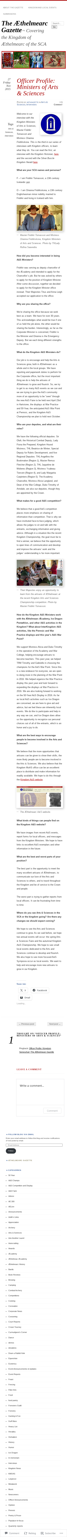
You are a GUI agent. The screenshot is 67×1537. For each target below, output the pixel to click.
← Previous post (26, 1024)
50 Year (11, 1175)
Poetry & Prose (14, 1515)
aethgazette (32, 102)
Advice (11, 1196)
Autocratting (13, 1243)
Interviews (31, 104)
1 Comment (58, 103)
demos (11, 1343)
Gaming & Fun (14, 1416)
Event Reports (14, 1374)
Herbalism (12, 1437)
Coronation (13, 1306)
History (11, 1442)
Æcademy (12, 1254)
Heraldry (12, 1432)
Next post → (55, 1024)
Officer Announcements (18, 1500)
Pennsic (11, 1510)
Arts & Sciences (15, 1233)
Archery (11, 1228)
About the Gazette (13, 8)
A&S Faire (12, 1191)
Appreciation (13, 1222)
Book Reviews (14, 1275)
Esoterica (12, 1364)
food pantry (13, 1400)
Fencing (11, 1385)
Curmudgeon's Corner (17, 1332)
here (56, 154)
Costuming (12, 1317)
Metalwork (12, 1484)
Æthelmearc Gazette (20, 1160)
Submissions (9, 14)
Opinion (11, 1505)
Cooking (11, 1301)
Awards (11, 1248)
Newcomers (13, 1494)
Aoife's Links (13, 1217)
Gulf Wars (12, 1421)
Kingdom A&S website (31, 779)
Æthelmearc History (16, 1264)
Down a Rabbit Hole (16, 1353)
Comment (52, 1110)
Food (10, 1395)
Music (10, 1489)
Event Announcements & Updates (22, 1369)
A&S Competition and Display (20, 1186)
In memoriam (13, 1458)
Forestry (12, 1411)
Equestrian (12, 1358)
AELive (11, 1207)
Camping (12, 1285)
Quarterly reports (15, 1526)
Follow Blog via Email (21, 1134)
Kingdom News (14, 1468)
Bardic (11, 1269)
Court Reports (14, 1322)
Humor (11, 1447)
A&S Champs (14, 1180)
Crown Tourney (14, 1327)
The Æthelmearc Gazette (24, 26)
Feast (10, 1379)
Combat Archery (15, 1290)
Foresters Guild (14, 1405)
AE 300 (11, 1201)
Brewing (11, 1280)
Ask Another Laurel (16, 1238)
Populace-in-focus (16, 1521)
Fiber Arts (12, 1390)
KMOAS (11, 1474)
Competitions (13, 1296)
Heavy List (12, 1426)
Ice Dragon (13, 1453)
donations (12, 1348)
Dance (11, 1338)
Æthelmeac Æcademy (17, 1259)
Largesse (12, 1479)
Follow (10, 1151)
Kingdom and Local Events (42, 8)
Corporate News (15, 1311)
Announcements (15, 1212)
